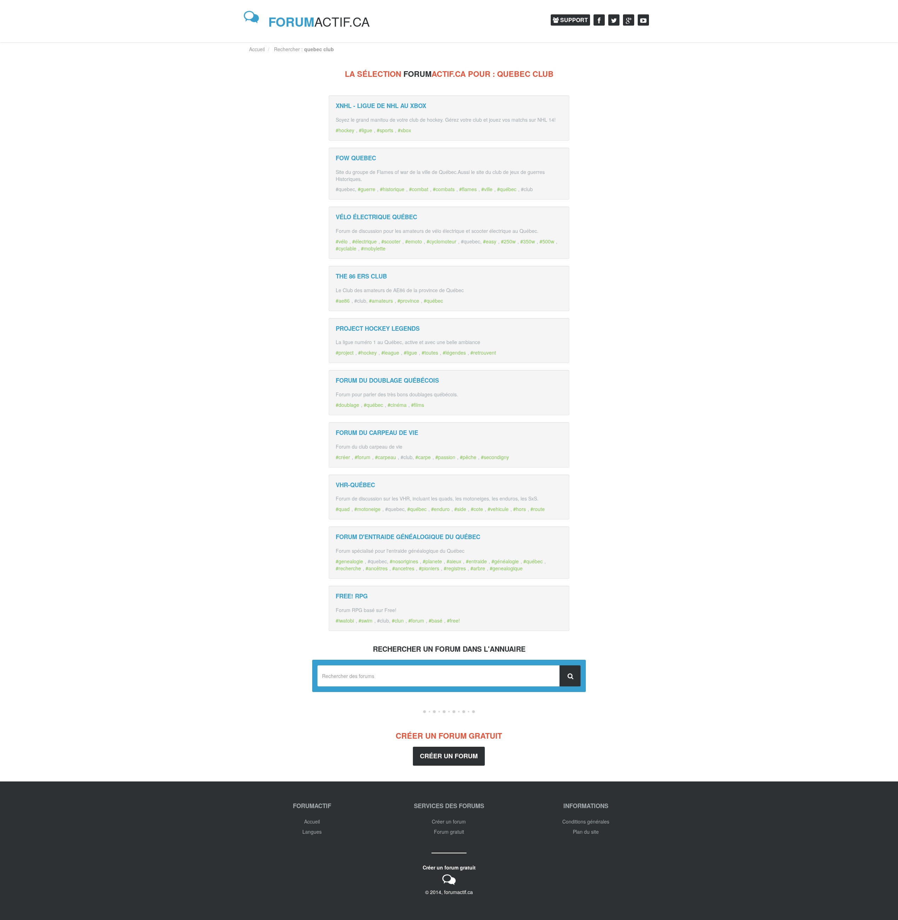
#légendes (454, 352)
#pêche (468, 457)
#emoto (413, 241)
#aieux (454, 561)
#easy (489, 241)
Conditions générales (585, 821)
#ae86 (343, 300)
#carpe (423, 457)
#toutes (430, 352)
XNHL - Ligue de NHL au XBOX (381, 105)
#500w (547, 241)
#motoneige (367, 508)
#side (460, 508)
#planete (432, 561)
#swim (365, 620)
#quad (343, 508)
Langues (312, 831)
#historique (392, 189)
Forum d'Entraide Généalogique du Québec (408, 536)
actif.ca (319, 21)
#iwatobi (345, 620)
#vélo (342, 241)
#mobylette (373, 248)
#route (537, 508)
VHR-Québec (355, 485)
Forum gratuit (449, 831)
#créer (343, 457)
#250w (508, 241)
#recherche (348, 568)
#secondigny (495, 457)
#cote (477, 508)
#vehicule (498, 508)
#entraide (476, 561)
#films (417, 404)
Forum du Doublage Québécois (387, 380)
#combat (418, 189)
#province (408, 300)
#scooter (391, 241)
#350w (527, 241)
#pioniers (429, 568)
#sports (385, 130)
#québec (506, 189)
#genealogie (349, 561)
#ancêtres (377, 568)
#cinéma (397, 404)
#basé (435, 620)
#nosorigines (404, 561)
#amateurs (381, 300)
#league (390, 352)
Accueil (312, 821)
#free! (453, 620)
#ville (486, 189)
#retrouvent (483, 352)
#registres (455, 568)
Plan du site (586, 831)
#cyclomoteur (441, 241)
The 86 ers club (361, 276)
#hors (519, 508)
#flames (468, 189)
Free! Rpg (352, 596)
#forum (362, 457)
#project (345, 352)
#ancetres (403, 568)
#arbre (477, 568)
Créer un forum (449, 755)
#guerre (366, 189)
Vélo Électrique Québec (376, 217)
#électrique (364, 241)
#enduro (440, 508)
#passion (445, 457)
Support (573, 20)
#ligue (365, 130)
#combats (444, 189)
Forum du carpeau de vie (377, 432)
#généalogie (505, 561)
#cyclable (346, 248)
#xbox (404, 130)
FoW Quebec (356, 158)
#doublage (347, 404)
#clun (398, 620)
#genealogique (506, 568)
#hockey (345, 130)
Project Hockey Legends (378, 328)
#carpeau (385, 457)
